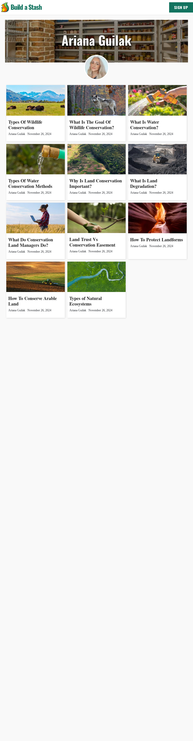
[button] (5, 7)
